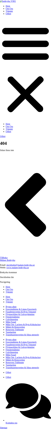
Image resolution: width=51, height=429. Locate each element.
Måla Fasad (11, 322)
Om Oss (9, 8)
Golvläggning (12, 319)
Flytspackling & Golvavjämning (20, 314)
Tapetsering (11, 332)
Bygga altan (11, 306)
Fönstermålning (13, 317)
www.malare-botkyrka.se (17, 267)
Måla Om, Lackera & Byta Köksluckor (23, 324)
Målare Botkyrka (7, 260)
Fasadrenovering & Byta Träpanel (21, 312)
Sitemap (3, 427)
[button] (25, 68)
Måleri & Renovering (15, 327)
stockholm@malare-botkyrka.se (20, 265)
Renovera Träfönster (15, 329)
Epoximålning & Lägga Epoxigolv (21, 309)
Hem (8, 6)
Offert (8, 13)
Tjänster (9, 11)
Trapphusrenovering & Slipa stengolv (22, 335)
